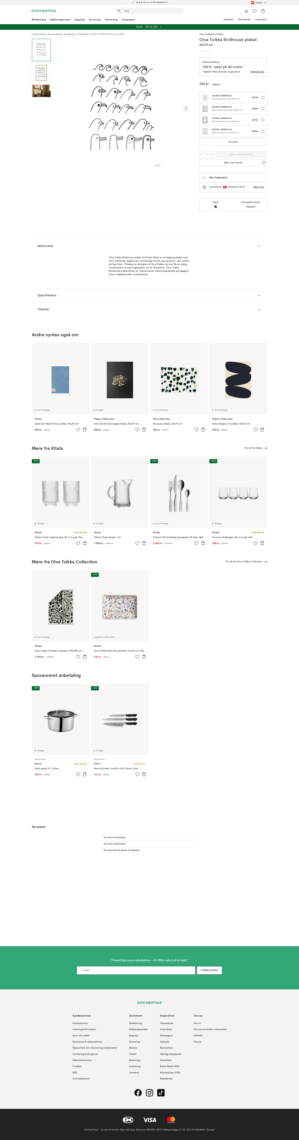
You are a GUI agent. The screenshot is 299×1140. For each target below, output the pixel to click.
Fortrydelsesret (81, 1079)
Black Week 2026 (169, 1066)
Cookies (77, 1066)
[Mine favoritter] (255, 11)
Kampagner (128, 19)
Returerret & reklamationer (87, 1042)
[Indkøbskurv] (263, 11)
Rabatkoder (166, 1079)
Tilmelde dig (257, 72)
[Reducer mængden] (201, 154)
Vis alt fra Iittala (253, 448)
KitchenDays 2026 (170, 1072)
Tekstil (132, 1054)
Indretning (111, 19)
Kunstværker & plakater (62, 34)
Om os (197, 1023)
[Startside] (44, 11)
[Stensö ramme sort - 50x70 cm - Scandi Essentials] (205, 119)
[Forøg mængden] (211, 154)
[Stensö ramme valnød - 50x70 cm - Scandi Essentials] (205, 108)
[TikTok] (161, 1093)
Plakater (84, 34)
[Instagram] (149, 1093)
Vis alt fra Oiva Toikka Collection (244, 561)
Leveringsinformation (84, 1029)
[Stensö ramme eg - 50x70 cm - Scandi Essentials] (205, 131)
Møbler (133, 1048)
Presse (197, 1042)
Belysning (134, 1060)
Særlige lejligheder (171, 1054)
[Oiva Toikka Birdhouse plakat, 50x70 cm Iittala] (124, 108)
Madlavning (39, 19)
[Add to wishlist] (78, 429)
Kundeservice (80, 1023)
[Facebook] (138, 1093)
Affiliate (198, 1035)
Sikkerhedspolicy (82, 1060)
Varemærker (244, 19)
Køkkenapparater (60, 19)
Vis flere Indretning (114, 837)
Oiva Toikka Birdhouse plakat (108, 34)
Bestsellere (166, 1048)
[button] (205, 51)
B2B (75, 1072)
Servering (95, 19)
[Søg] (119, 11)
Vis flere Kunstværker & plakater (121, 850)
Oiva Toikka (205, 34)
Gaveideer (166, 1060)
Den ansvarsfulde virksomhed (210, 1029)
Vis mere (233, 142)
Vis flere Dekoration (114, 844)
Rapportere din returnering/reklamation (95, 1048)
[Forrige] (62, 108)
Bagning (80, 19)
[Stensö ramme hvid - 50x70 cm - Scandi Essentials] (205, 97)
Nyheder (228, 19)
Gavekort (134, 1072)
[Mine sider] (246, 11)
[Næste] (186, 108)
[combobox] (259, 2)
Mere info (258, 187)
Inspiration (261, 19)
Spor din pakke (81, 1035)
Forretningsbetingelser (85, 1054)
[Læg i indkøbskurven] (85, 429)
